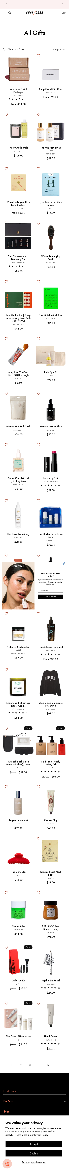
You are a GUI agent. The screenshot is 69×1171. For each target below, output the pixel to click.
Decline (33, 1153)
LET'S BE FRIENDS (50, 597)
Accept (34, 1144)
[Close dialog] (64, 563)
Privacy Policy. (41, 1135)
